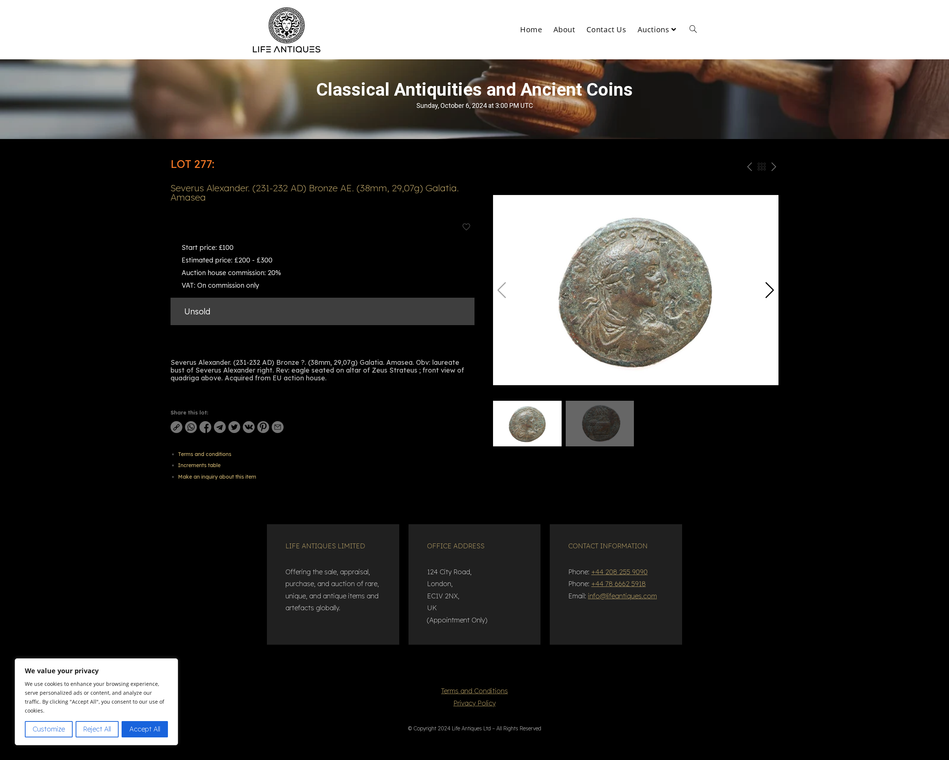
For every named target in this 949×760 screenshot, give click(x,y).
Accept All (144, 729)
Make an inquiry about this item (217, 476)
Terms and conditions (204, 454)
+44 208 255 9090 (619, 572)
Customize (49, 729)
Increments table (199, 465)
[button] (770, 290)
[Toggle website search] (693, 29)
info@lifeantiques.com (622, 596)
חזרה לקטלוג (761, 168)
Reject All (97, 729)
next (773, 168)
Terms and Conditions (474, 691)
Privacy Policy (474, 703)
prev (749, 168)
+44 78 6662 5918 (618, 583)
